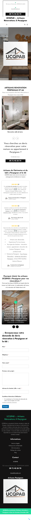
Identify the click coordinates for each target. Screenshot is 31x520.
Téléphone (5, 354)
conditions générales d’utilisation (9, 402)
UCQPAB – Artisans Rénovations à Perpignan (15, 19)
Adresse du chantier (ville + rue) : (12, 388)
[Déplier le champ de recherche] (25, 25)
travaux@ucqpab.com (15, 9)
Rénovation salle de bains (15, 132)
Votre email (6, 363)
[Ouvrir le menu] (6, 24)
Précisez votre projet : (8, 371)
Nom (4, 346)
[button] (13, 326)
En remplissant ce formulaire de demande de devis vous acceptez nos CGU (15, 400)
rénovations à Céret (7, 212)
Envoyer (5, 406)
